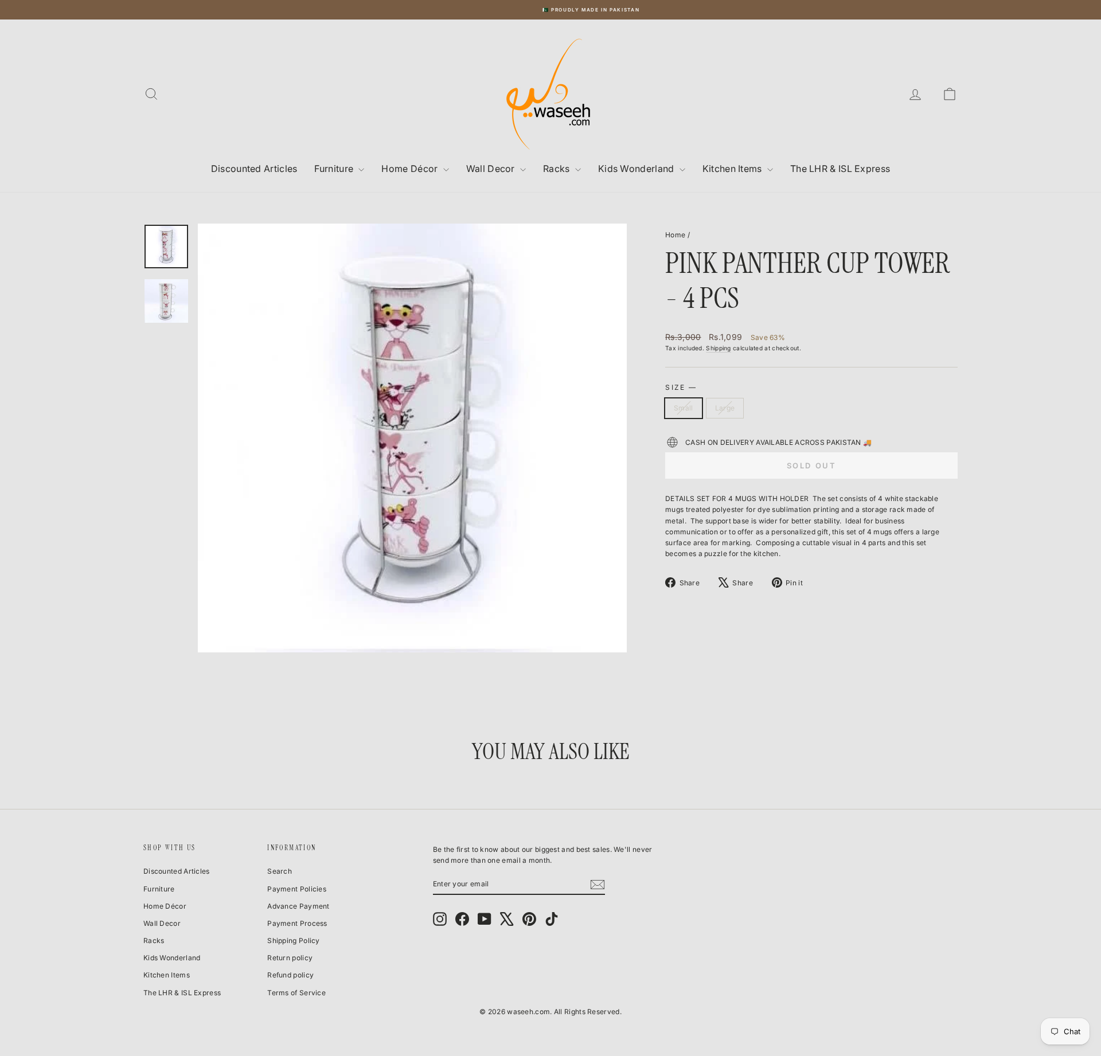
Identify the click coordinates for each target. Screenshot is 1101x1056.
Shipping (718, 348)
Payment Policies (296, 889)
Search (279, 871)
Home (675, 234)
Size (680, 387)
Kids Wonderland (637, 168)
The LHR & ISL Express (840, 168)
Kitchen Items (733, 168)
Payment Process (297, 923)
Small (683, 408)
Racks (557, 168)
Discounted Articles (254, 168)
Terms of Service (296, 992)
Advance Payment (298, 906)
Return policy (290, 957)
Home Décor (410, 168)
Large (725, 408)
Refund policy (290, 975)
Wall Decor (491, 168)
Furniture (335, 168)
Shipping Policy (293, 940)
